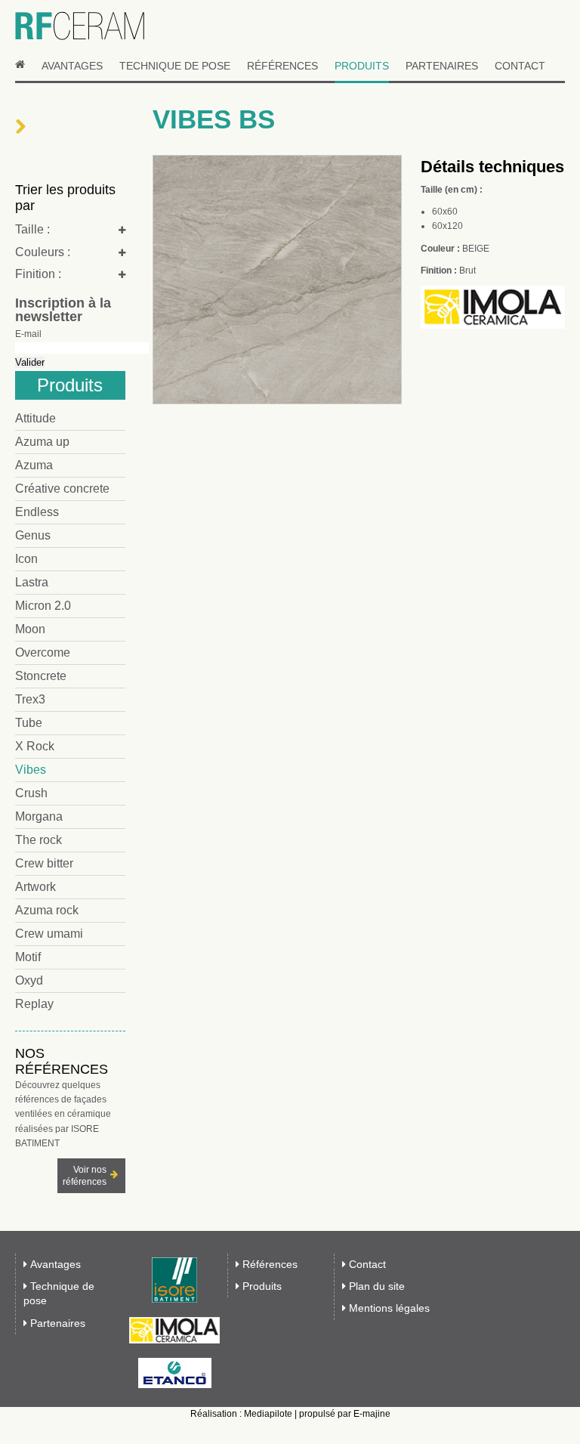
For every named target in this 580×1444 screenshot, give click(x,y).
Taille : (32, 229)
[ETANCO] (174, 1373)
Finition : (38, 273)
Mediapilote (268, 1413)
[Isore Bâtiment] (174, 1280)
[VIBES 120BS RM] (277, 403)
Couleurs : (42, 252)
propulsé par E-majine (344, 1413)
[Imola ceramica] (174, 1330)
